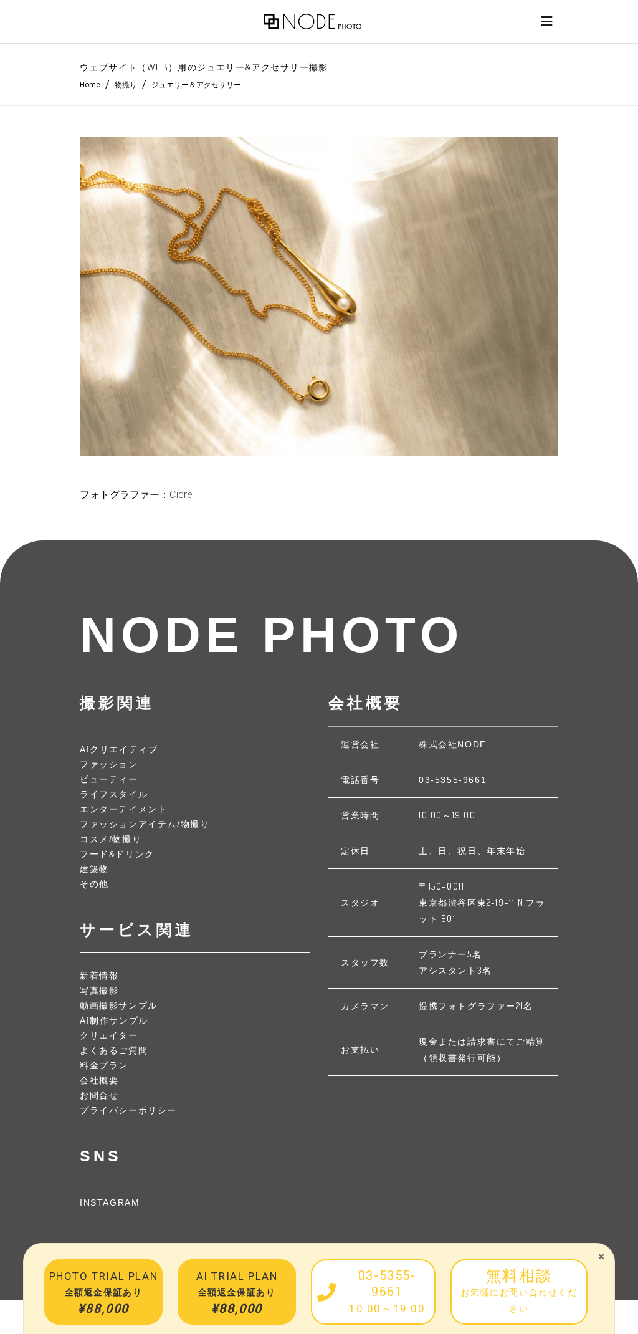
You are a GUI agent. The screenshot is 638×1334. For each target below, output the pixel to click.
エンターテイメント (123, 809)
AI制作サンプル (114, 1020)
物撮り (126, 84)
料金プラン (104, 1065)
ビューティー (109, 779)
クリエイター (109, 1035)
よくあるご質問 (114, 1050)
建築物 (94, 869)
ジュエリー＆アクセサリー (196, 84)
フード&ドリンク (117, 854)
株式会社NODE (453, 744)
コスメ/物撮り (110, 839)
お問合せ (99, 1095)
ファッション (109, 764)
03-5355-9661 (453, 780)
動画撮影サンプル (119, 1005)
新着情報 (99, 976)
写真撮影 (99, 991)
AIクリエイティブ (119, 749)
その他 (94, 884)
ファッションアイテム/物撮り (144, 824)
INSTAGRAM (110, 1202)
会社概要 (99, 1080)
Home (90, 84)
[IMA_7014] (319, 296)
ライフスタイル (114, 794)
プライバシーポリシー (128, 1110)
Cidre (181, 495)
